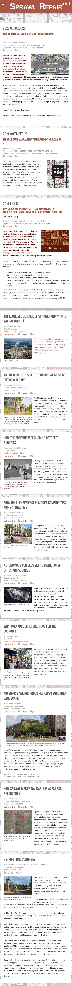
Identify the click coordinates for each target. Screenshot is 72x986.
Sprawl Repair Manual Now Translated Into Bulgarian (32, 139)
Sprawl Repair (36, 6)
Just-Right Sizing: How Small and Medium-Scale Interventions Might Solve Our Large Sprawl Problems (32, 210)
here (26, 110)
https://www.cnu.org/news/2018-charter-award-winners (21, 776)
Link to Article (9, 334)
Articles (24, 334)
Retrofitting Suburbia (19, 859)
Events (9, 51)
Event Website (37, 48)
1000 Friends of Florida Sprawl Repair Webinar (28, 33)
